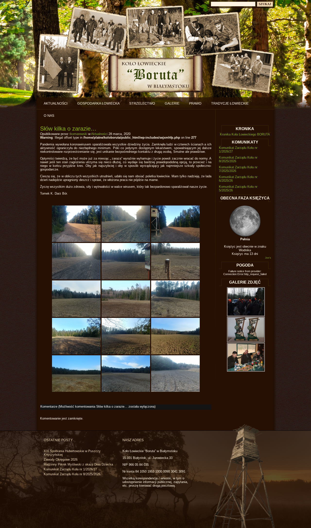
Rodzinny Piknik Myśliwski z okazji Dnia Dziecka (78, 464)
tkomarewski (78, 134)
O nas (49, 115)
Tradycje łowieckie (230, 103)
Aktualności (56, 103)
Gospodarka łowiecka (98, 103)
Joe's (268, 257)
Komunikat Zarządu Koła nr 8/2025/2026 (72, 474)
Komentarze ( (97, 406)
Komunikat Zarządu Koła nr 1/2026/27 (70, 469)
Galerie (172, 103)
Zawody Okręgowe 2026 (61, 459)
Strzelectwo (142, 103)
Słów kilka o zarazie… (68, 128)
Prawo (195, 103)
